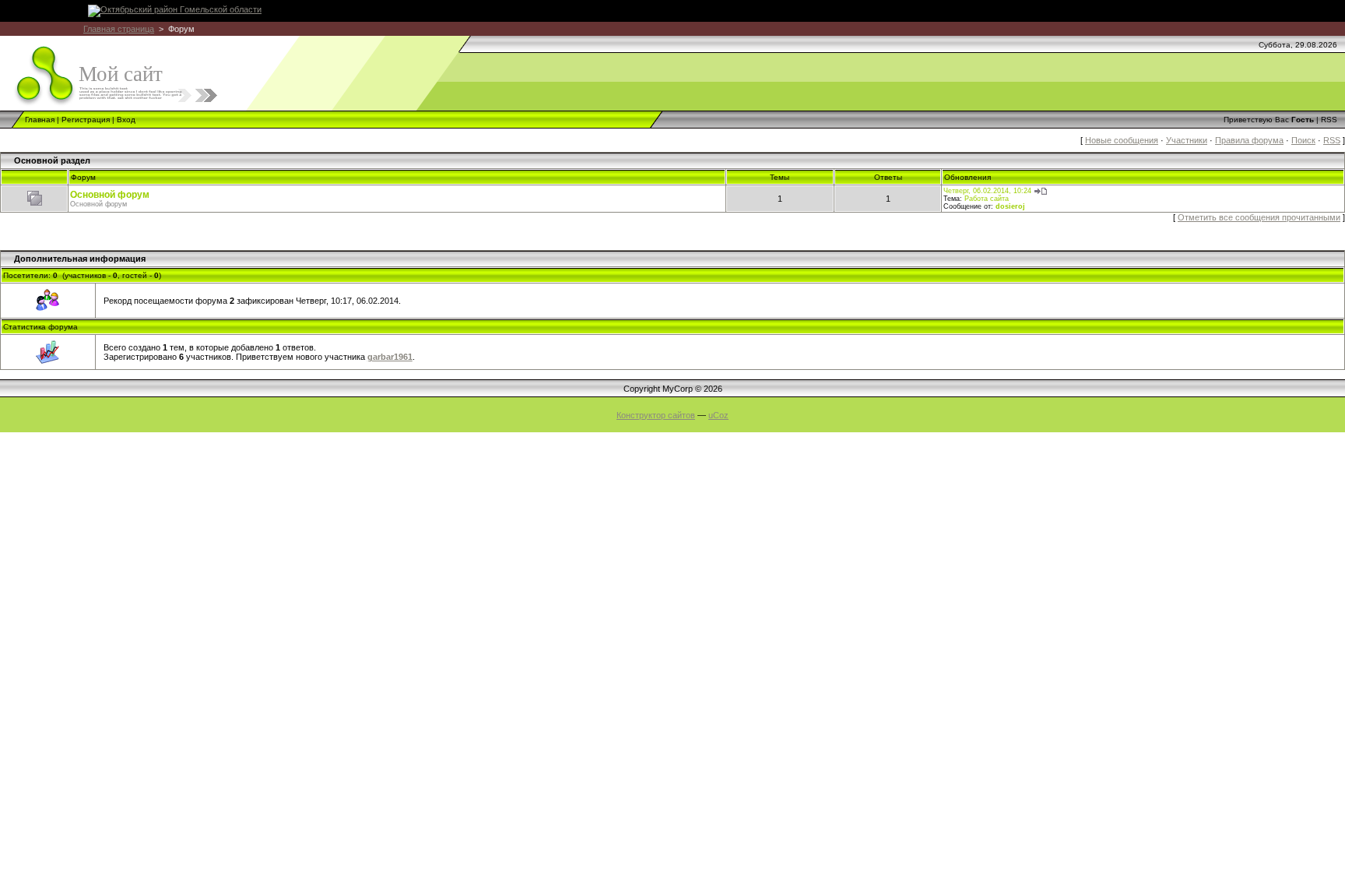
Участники (1186, 140)
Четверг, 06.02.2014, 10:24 (987, 191)
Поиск (1303, 140)
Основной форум (109, 194)
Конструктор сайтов (655, 415)
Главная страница (118, 28)
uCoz (718, 415)
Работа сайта (986, 199)
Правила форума (1249, 140)
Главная (39, 119)
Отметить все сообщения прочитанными (1259, 217)
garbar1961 (390, 356)
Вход (126, 119)
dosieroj (1010, 206)
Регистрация (85, 119)
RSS (1329, 119)
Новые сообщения (1121, 140)
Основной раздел (52, 160)
